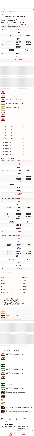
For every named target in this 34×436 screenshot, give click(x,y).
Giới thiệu (1, 430)
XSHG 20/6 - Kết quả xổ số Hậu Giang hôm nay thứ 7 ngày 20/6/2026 (14, 388)
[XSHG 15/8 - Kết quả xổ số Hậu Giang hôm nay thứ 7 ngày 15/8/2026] (3, 358)
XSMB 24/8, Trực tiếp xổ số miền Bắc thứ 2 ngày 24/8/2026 (13, 107)
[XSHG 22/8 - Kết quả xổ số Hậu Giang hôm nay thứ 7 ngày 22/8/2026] (3, 354)
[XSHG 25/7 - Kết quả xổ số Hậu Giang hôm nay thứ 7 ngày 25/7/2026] (3, 369)
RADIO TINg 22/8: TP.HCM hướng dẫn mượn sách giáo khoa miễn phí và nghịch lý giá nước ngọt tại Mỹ (18, 411)
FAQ (16, 419)
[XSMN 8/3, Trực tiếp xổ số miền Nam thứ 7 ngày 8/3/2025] (3, 309)
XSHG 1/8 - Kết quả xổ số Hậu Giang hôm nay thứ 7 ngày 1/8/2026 (14, 365)
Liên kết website (24, 418)
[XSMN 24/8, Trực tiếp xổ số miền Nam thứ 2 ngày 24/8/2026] (3, 92)
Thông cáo (10, 419)
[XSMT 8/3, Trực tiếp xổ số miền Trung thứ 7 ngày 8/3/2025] (3, 316)
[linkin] (11, 422)
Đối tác (1, 419)
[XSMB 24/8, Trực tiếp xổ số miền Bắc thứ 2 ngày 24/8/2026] (3, 107)
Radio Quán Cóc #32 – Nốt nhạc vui (10, 403)
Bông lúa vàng (7, 391)
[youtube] (6, 422)
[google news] (12, 422)
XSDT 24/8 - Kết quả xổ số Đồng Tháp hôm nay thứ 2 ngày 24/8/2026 (14, 103)
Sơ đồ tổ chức (18, 430)
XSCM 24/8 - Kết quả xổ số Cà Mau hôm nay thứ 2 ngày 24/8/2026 (14, 111)
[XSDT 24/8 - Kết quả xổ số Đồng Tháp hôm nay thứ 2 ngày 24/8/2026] (3, 104)
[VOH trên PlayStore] (11, 424)
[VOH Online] (4, 9)
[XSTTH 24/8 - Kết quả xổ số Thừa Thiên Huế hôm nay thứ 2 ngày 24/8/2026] (3, 115)
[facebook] (5, 422)
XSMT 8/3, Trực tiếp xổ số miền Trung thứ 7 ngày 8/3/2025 (13, 315)
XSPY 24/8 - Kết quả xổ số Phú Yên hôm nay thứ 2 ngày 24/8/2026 (14, 118)
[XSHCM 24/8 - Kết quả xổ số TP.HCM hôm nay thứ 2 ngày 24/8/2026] (3, 96)
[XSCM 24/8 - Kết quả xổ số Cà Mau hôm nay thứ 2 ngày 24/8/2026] (3, 111)
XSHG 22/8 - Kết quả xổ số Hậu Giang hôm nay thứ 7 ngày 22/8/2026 (14, 354)
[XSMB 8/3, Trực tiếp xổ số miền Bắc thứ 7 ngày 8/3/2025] (3, 312)
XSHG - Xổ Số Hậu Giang (8, 353)
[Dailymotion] (16, 422)
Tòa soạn (10, 418)
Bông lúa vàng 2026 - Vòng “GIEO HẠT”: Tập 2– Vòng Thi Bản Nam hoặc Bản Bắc (16, 392)
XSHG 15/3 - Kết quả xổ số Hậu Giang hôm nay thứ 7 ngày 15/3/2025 (10, 350)
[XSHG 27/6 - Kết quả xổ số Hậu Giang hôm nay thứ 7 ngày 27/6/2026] (3, 384)
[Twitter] (15, 422)
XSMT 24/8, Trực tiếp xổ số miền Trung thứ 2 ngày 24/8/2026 (13, 99)
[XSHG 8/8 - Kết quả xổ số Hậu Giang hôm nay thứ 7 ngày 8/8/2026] (3, 362)
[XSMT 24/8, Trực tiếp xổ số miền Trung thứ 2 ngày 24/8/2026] (3, 100)
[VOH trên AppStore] (6, 424)
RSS (16, 418)
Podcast (6, 406)
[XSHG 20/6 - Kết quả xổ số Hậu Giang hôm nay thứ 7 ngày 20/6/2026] (3, 388)
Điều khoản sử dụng (19, 431)
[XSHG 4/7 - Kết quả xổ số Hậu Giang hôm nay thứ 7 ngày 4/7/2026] (3, 381)
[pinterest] (9, 422)
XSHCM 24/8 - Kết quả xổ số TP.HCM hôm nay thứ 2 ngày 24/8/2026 (14, 95)
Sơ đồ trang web (2, 431)
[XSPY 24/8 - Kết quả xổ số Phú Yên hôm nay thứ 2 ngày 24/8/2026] (3, 119)
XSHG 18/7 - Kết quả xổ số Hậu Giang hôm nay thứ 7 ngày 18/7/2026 (14, 373)
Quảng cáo (2, 418)
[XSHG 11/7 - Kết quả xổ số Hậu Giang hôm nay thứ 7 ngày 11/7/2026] (3, 377)
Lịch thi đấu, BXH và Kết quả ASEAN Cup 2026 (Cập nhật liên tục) (9, 11)
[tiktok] (8, 422)
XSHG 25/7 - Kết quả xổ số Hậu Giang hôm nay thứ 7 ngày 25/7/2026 (14, 369)
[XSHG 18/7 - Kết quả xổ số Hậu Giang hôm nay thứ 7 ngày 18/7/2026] (3, 373)
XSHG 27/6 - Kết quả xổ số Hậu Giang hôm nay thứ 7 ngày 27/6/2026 (14, 384)
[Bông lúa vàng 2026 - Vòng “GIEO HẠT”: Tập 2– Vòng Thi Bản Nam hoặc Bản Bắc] (3, 392)
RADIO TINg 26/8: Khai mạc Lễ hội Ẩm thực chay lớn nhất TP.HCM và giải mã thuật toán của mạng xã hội (19, 407)
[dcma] (14, 422)
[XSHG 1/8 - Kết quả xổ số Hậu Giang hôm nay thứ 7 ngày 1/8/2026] (3, 365)
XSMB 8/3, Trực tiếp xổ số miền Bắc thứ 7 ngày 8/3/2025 (13, 311)
